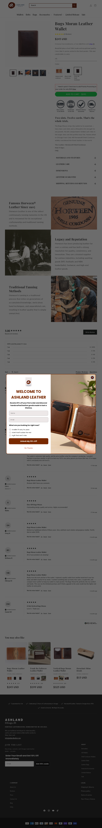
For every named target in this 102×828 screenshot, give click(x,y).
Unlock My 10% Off (28, 441)
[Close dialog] (92, 377)
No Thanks (29, 448)
